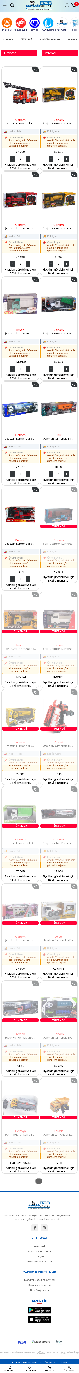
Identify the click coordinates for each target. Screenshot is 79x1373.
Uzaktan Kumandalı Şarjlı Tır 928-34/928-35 (20, 438)
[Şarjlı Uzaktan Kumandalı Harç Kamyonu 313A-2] (58, 199)
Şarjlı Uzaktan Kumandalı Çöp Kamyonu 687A (58, 333)
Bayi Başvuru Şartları (40, 1251)
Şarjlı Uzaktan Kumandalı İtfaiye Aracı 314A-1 (20, 228)
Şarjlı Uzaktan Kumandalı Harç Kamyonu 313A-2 (58, 228)
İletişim (39, 1256)
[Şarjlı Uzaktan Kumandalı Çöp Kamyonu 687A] (58, 304)
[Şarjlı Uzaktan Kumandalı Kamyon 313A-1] (58, 94)
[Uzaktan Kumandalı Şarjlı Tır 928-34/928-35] (20, 409)
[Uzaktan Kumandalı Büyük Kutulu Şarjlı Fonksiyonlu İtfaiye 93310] (20, 94)
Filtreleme (9, 53)
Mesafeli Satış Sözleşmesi (39, 1280)
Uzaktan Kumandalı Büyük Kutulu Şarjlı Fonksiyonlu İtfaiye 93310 (20, 123)
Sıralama (50, 53)
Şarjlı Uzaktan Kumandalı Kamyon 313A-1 (58, 123)
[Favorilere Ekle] (35, 69)
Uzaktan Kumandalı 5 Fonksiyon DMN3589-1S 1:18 (20, 544)
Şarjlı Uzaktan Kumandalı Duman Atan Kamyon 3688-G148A (20, 333)
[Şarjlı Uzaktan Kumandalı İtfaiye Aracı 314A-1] (20, 199)
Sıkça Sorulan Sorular (39, 1261)
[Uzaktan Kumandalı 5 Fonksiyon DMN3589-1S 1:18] (20, 514)
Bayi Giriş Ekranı (39, 1290)
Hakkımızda (39, 1246)
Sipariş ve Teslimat (39, 1285)
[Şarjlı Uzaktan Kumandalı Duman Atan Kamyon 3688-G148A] (20, 304)
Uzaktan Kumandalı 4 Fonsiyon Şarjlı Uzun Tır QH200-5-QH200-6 (58, 438)
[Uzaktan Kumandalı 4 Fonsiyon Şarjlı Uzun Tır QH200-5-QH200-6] (58, 409)
